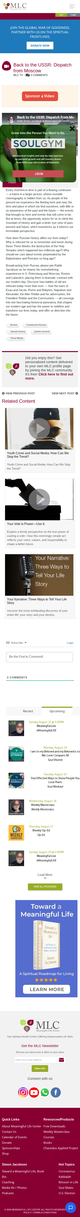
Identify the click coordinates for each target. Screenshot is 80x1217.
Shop (5, 1153)
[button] (70, 1207)
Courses (48, 1137)
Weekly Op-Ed (41, 830)
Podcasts (8, 1193)
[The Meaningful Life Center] (15, 6)
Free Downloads (54, 1126)
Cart (61, 15)
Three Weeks (16, 338)
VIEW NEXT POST (63, 393)
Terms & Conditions (45, 1212)
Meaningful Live (46, 726)
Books (47, 1142)
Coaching (8, 1182)
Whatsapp (45, 1093)
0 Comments (39, 75)
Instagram (23, 1093)
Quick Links (10, 1119)
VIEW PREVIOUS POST (20, 393)
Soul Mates (66, 1188)
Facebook (56, 1093)
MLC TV (18, 75)
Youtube (34, 1093)
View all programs (45, 887)
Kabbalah (65, 1177)
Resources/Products (58, 1119)
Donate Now (40, 45)
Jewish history (17, 331)
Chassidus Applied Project (60, 1148)
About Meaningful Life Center (21, 1126)
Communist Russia (36, 325)
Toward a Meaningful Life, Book (23, 1171)
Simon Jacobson (14, 1164)
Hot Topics (67, 1164)
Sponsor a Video (40, 96)
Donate (7, 1142)
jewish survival (42, 331)
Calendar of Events (14, 1137)
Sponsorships (11, 1148)
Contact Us (9, 1132)
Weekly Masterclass (43, 805)
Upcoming (57, 711)
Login (73, 15)
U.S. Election (67, 1193)
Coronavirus (67, 1171)
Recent (28, 711)
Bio (4, 1177)
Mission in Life (68, 1182)
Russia (13, 325)
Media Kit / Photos (14, 1188)
